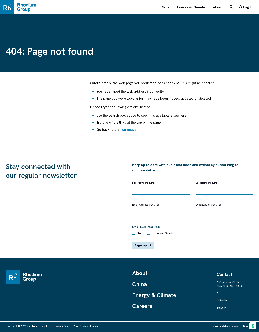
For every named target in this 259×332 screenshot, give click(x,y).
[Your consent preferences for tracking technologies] (252, 325)
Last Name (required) (207, 182)
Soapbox (248, 326)
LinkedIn (222, 300)
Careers (142, 306)
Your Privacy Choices (85, 326)
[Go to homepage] (19, 7)
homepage (128, 129)
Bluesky (221, 307)
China (164, 7)
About (218, 7)
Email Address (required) (146, 204)
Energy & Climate (191, 7)
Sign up (141, 245)
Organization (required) (209, 204)
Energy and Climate (163, 233)
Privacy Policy (62, 326)
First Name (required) (144, 182)
